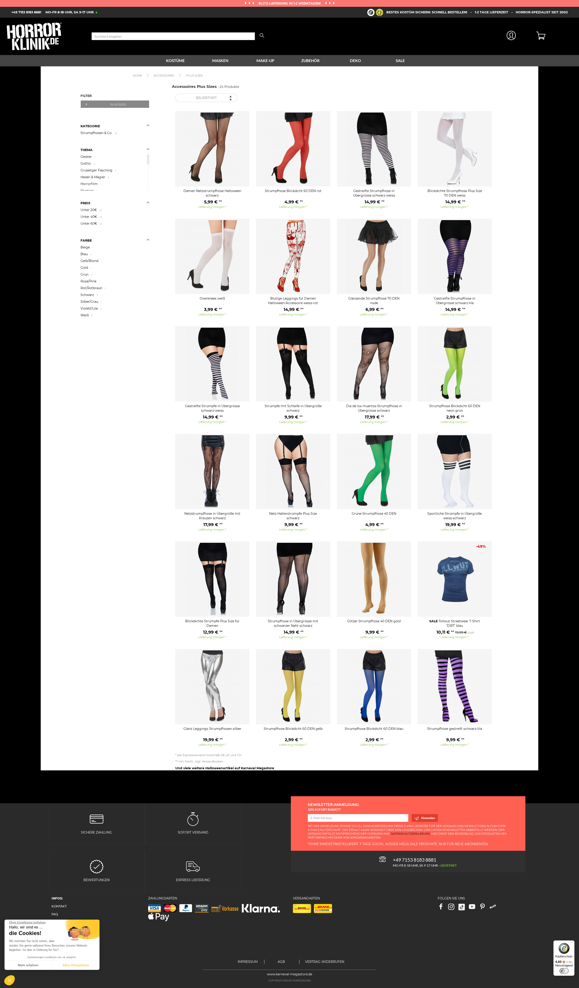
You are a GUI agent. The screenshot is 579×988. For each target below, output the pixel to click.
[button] (9, 980)
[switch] (564, 971)
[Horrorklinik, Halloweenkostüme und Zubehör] (46, 36)
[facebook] (443, 908)
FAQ (55, 914)
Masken (220, 60)
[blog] (494, 908)
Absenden (428, 818)
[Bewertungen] (96, 866)
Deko (355, 60)
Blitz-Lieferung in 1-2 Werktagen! (290, 3)
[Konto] (511, 36)
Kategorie (90, 126)
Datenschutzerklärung (410, 833)
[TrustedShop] (375, 12)
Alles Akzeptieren (75, 965)
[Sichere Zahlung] (96, 818)
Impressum (248, 962)
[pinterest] (484, 908)
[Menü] (571, 943)
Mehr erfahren (28, 965)
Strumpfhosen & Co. (99, 133)
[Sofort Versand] (193, 818)
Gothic (88, 163)
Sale (400, 60)
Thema (87, 150)
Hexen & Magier (95, 177)
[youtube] (474, 908)
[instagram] (453, 908)
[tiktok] (463, 908)
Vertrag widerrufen (324, 962)
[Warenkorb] (554, 36)
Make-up (265, 60)
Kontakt (59, 906)
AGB (281, 962)
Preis (85, 203)
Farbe (86, 240)
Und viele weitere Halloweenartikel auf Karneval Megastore (224, 768)
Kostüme (175, 60)
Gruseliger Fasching (98, 170)
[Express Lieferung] (193, 866)
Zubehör (310, 60)
